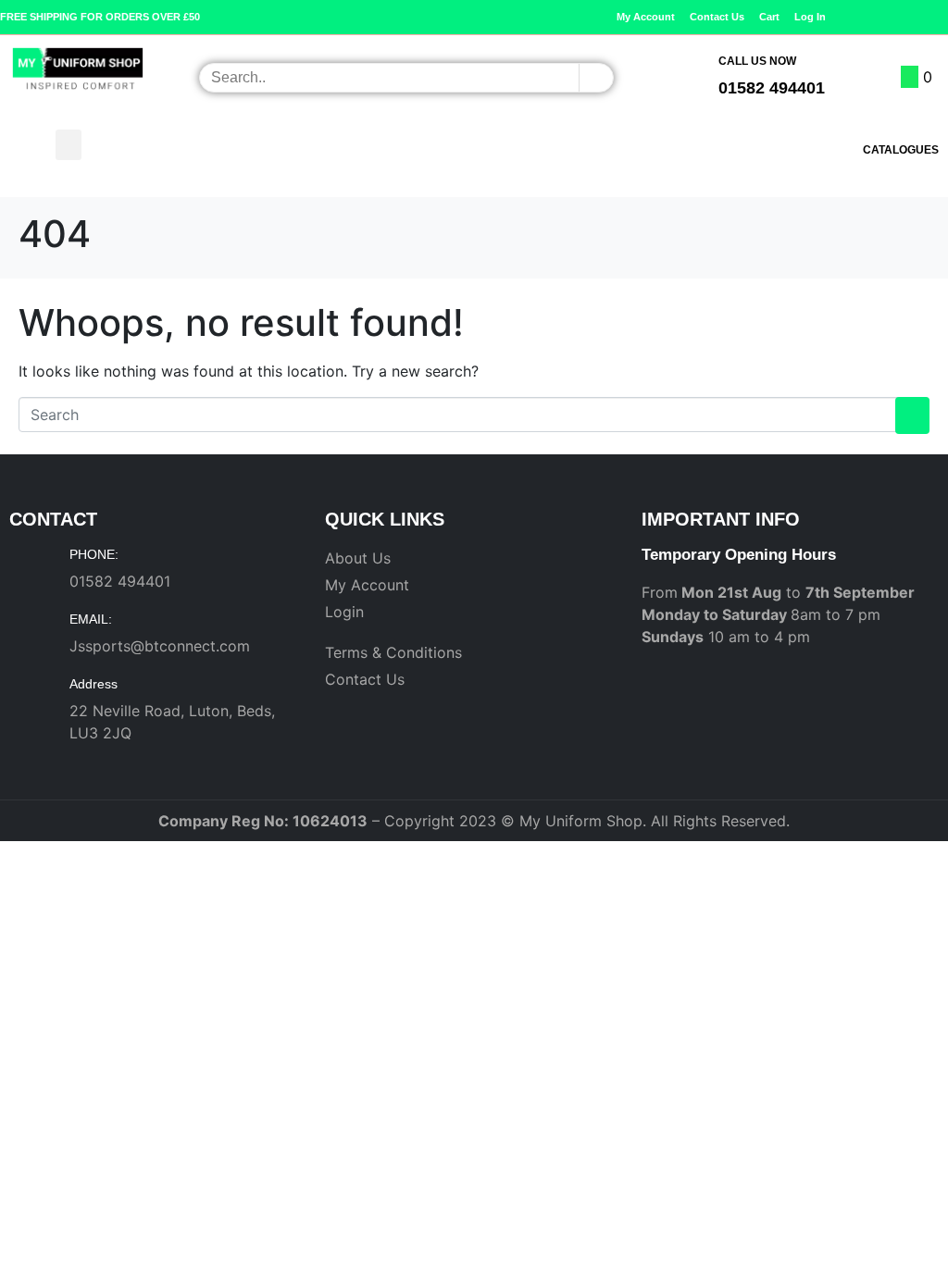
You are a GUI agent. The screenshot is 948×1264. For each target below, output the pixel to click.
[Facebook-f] (911, 16)
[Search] (596, 78)
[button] (68, 145)
